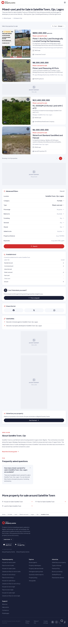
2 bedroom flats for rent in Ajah (11, 596)
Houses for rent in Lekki (8, 562)
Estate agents (33, 562)
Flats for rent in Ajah (7, 590)
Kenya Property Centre (8, 552)
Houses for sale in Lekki (8, 568)
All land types (7, 18)
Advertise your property (59, 562)
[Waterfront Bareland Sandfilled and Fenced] (34, 140)
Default (58, 26)
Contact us (5, 610)
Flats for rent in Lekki (8, 565)
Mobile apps (5, 613)
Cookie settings (45, 622)
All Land (6, 281)
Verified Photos (56, 574)
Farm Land (6, 275)
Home (3, 514)
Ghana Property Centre (22, 552)
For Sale (10, 514)
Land (15, 514)
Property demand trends (36, 568)
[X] (56, 622)
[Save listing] (28, 32)
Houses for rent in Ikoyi (8, 574)
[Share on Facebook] (13, 310)
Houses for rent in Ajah (8, 586)
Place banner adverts (58, 577)
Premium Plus (56, 568)
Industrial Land (8, 269)
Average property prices (36, 571)
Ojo (37, 514)
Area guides (32, 580)
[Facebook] (52, 622)
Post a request (35, 298)
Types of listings (56, 565)
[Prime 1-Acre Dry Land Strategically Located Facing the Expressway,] (34, 43)
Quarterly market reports (36, 574)
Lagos (32, 514)
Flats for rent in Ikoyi (8, 577)
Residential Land (8, 263)
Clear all (62, 191)
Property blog (33, 577)
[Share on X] (34, 310)
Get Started (33, 420)
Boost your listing (57, 571)
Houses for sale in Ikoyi (8, 580)
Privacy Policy (28, 622)
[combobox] (38, 196)
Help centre (5, 607)
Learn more (7, 539)
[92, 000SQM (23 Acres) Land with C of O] (34, 111)
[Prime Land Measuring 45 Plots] (34, 70)
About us (4, 604)
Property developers (35, 565)
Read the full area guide (9, 451)
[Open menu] (65, 2)
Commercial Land (8, 266)
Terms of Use (36, 622)
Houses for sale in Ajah (8, 593)
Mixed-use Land (8, 272)
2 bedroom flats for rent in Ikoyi (11, 583)
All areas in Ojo (18, 18)
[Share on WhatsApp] (54, 310)
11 (63, 281)
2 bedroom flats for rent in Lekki (11, 571)
